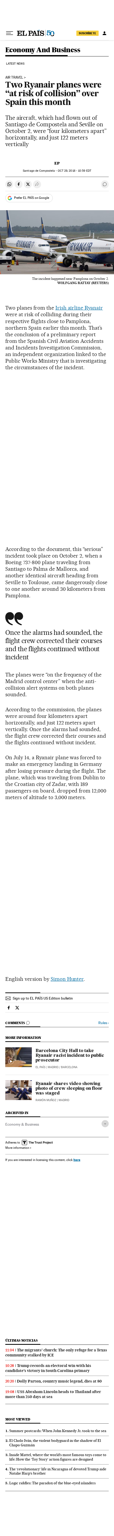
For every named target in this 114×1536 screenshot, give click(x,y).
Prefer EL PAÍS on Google (31, 198)
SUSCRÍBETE (87, 33)
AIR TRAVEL (14, 77)
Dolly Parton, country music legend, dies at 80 (59, 1381)
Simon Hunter (67, 979)
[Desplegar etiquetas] (105, 1123)
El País (40, 1067)
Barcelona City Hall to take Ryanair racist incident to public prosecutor (70, 1056)
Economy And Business (42, 50)
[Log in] (104, 33)
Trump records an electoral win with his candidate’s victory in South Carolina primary (48, 1368)
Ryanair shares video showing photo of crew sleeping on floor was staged (69, 1089)
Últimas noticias (21, 1340)
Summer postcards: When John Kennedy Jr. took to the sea (57, 1431)
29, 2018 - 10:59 (74, 170)
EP (57, 163)
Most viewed (17, 1419)
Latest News (15, 63)
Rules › (103, 1023)
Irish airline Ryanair (79, 308)
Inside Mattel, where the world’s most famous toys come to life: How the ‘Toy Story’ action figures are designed (57, 1457)
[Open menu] (9, 33)
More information (17, 1148)
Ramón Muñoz (46, 1100)
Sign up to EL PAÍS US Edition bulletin (43, 998)
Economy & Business (22, 1124)
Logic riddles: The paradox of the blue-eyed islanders (52, 1483)
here (76, 1160)
